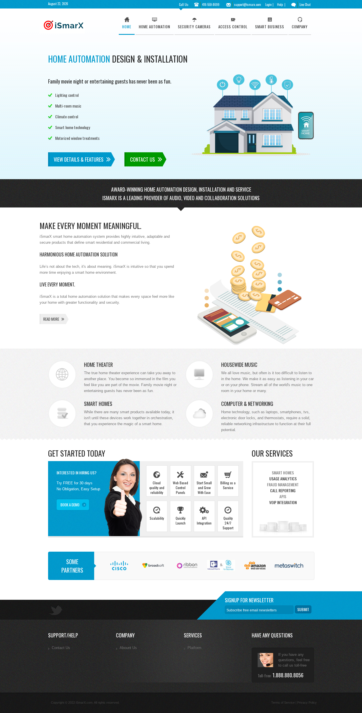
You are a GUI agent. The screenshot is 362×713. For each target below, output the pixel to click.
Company (300, 26)
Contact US (142, 159)
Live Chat (305, 4)
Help (280, 4)
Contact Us (61, 648)
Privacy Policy (307, 702)
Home (126, 26)
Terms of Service (283, 702)
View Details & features (79, 159)
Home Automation (154, 26)
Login (268, 4)
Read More (51, 319)
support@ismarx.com (247, 4)
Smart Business (269, 26)
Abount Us (128, 648)
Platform (194, 648)
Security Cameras (194, 26)
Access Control (232, 26)
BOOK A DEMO (70, 505)
